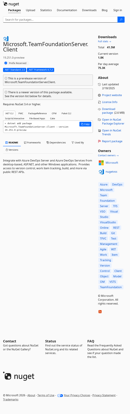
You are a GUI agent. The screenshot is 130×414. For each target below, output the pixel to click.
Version (105, 265)
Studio (104, 217)
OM (102, 282)
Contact (9, 341)
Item (115, 255)
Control (105, 271)
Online (104, 228)
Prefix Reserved (17, 63)
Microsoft (112, 163)
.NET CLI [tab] (9, 113)
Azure (103, 184)
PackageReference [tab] (37, 113)
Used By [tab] (79, 142)
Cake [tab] (52, 118)
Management (108, 244)
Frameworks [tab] (33, 142)
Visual (114, 211)
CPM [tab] (54, 113)
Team (103, 195)
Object (104, 276)
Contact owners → (108, 155)
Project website (112, 95)
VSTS (113, 282)
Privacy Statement (104, 395)
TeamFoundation (111, 287)
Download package (108, 111)
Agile (103, 249)
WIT (113, 249)
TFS (115, 206)
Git (113, 233)
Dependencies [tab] (57, 142)
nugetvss (111, 171)
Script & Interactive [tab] (14, 118)
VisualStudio (108, 222)
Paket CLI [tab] (66, 113)
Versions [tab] (13, 149)
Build (103, 233)
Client (118, 271)
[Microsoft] (101, 163)
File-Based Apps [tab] (37, 118)
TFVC (103, 238)
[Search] (121, 20)
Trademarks (10, 399)
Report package (112, 141)
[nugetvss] (101, 172)
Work (103, 255)
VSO (102, 211)
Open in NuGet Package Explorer (113, 121)
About (31, 395)
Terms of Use (45, 395)
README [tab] (13, 142)
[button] (85, 124)
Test (113, 238)
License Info (109, 102)
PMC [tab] (20, 113)
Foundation (107, 201)
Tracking (105, 260)
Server (104, 206)
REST (116, 228)
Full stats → (104, 41)
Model (117, 276)
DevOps (117, 184)
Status (50, 341)
